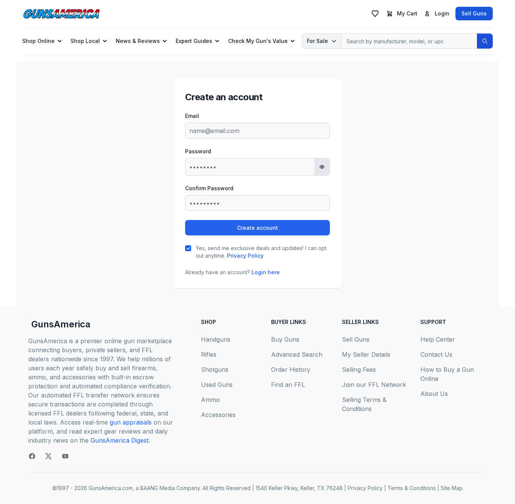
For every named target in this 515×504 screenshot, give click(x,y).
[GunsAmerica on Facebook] (32, 456)
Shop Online (38, 41)
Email (192, 116)
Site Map (452, 488)
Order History (290, 369)
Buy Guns (285, 339)
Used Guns (217, 384)
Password (198, 151)
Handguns (215, 339)
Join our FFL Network (374, 384)
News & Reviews (138, 41)
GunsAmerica (60, 324)
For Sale (317, 41)
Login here (265, 272)
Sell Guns (474, 13)
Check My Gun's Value (258, 41)
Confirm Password (209, 188)
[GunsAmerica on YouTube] (65, 456)
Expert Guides (194, 41)
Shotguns (214, 369)
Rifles (208, 354)
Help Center (437, 339)
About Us (434, 393)
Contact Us (436, 354)
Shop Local (85, 41)
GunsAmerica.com (111, 488)
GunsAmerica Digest (119, 440)
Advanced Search (296, 354)
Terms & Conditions (412, 488)
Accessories (218, 414)
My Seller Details (366, 354)
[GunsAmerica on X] (48, 456)
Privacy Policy (245, 255)
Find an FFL (288, 384)
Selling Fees (359, 369)
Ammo (210, 399)
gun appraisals (131, 422)
